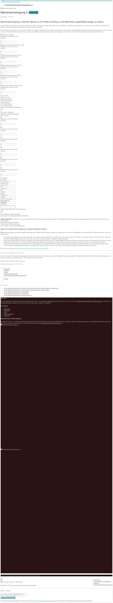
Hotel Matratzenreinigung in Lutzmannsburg (18, 295)
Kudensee (7, 269)
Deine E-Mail (5, 596)
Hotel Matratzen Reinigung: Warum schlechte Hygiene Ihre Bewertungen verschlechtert (31, 288)
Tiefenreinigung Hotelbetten (102, 581)
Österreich (50, 301)
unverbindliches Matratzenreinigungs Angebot (32, 248)
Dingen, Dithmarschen (11, 274)
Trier (5, 312)
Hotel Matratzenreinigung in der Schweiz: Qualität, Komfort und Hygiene (26, 290)
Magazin (96, 583)
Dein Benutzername (7, 594)
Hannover (7, 315)
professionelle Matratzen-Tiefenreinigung (90, 301)
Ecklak (6, 279)
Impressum (97, 580)
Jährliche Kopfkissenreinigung (103, 585)
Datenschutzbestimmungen (47, 601)
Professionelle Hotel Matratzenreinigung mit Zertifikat (23, 575)
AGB (32, 601)
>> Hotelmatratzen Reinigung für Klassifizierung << (18, 5)
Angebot (21, 261)
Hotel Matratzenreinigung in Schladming (16, 292)
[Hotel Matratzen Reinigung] (11, 2)
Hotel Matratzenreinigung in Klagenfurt (16, 293)
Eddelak (6, 270)
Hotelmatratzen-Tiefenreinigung (51, 323)
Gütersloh (7, 309)
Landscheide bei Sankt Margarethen (15, 275)
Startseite (4, 17)
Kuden (6, 272)
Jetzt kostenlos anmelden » (8, 597)
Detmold (6, 310)
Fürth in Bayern (8, 314)
